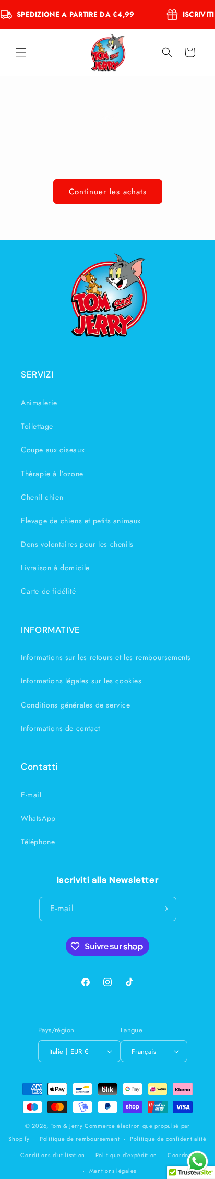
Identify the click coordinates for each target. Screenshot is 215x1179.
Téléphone (38, 841)
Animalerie (39, 402)
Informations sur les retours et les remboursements (106, 657)
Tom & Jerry (67, 1126)
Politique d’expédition (126, 1155)
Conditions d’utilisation (52, 1155)
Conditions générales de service (75, 705)
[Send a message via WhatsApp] (197, 1161)
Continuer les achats (108, 191)
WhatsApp (38, 818)
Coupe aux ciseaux (53, 449)
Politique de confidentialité (168, 1139)
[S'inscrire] (164, 909)
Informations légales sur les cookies (81, 681)
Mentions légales (112, 1170)
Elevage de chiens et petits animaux (81, 520)
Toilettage (37, 426)
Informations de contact (60, 728)
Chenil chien (42, 497)
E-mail (31, 794)
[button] (20, 52)
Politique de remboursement (80, 1139)
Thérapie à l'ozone (52, 473)
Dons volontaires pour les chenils (77, 544)
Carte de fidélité (48, 591)
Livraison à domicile (55, 567)
